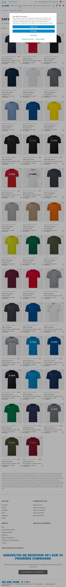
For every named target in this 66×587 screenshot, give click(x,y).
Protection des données (28, 39)
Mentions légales (40, 39)
